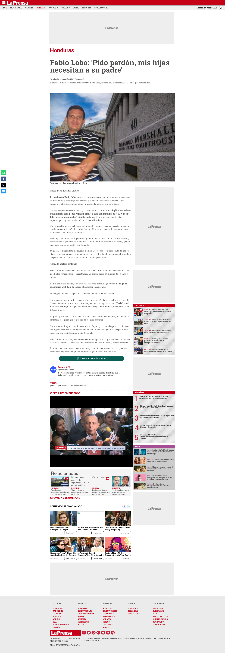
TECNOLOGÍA (83, 622)
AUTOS (81, 624)
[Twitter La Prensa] (89, 633)
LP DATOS (107, 619)
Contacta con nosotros (134, 638)
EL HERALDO (158, 611)
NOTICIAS (57, 603)
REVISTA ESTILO (160, 616)
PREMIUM (107, 603)
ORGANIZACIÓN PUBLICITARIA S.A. (65, 645)
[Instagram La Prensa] (94, 633)
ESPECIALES (108, 613)
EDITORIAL (133, 608)
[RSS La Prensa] (113, 633)
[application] (91, 431)
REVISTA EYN (159, 622)
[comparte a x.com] (3, 185)
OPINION (132, 603)
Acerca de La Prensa (91, 638)
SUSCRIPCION (159, 624)
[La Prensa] (61, 633)
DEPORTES (83, 608)
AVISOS (106, 627)
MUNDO (56, 619)
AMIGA (81, 616)
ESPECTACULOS (85, 611)
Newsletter (151, 638)
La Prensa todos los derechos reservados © (65, 639)
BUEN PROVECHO (160, 619)
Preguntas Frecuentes (92, 640)
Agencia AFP (80, 79)
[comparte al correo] (3, 191)
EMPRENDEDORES (86, 613)
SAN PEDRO (58, 611)
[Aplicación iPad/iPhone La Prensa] (103, 633)
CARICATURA (134, 613)
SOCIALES (82, 619)
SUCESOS (57, 616)
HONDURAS (58, 608)
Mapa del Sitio (165, 638)
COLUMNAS (133, 611)
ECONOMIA (58, 613)
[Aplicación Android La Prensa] (108, 633)
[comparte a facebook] (3, 179)
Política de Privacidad (111, 638)
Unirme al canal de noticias (93, 358)
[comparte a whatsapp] (3, 172)
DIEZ (155, 613)
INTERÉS (82, 603)
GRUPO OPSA (158, 603)
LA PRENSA (158, 608)
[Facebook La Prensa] (84, 633)
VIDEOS (106, 622)
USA (55, 622)
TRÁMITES (108, 624)
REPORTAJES (109, 616)
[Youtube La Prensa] (98, 633)
